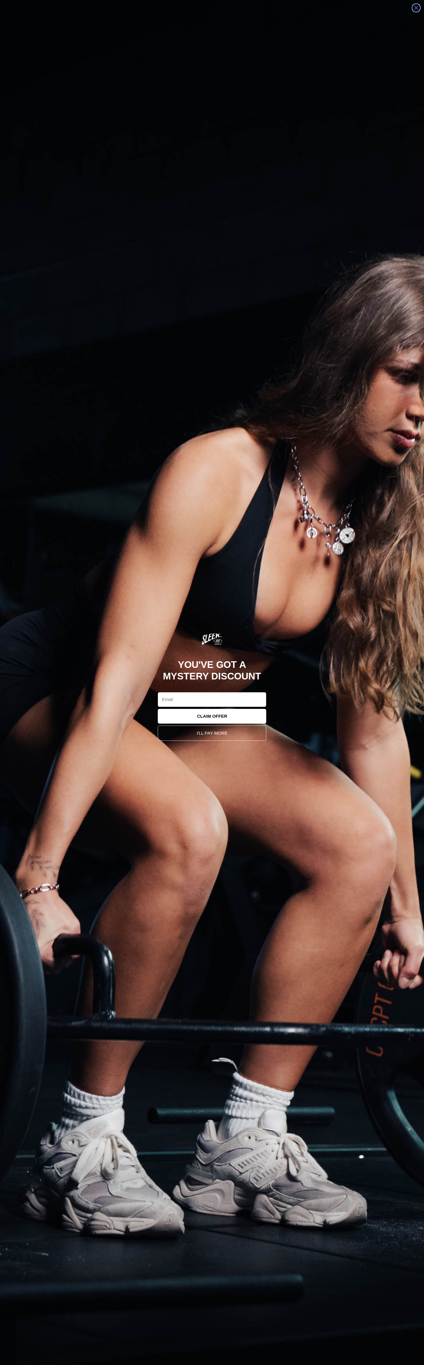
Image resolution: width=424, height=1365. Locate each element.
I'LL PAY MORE (212, 733)
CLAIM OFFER (212, 716)
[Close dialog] (416, 8)
